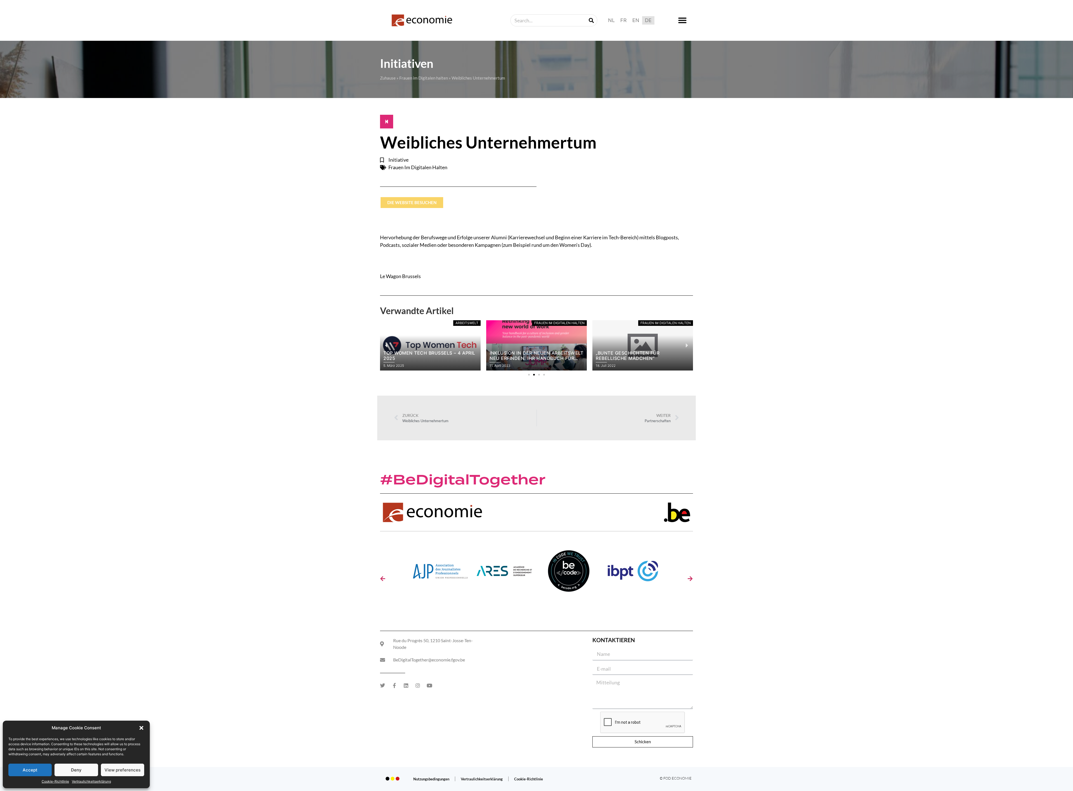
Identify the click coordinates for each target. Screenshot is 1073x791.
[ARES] (504, 573)
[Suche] (591, 20)
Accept (30, 770)
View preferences (123, 770)
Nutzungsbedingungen (431, 779)
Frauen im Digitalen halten (423, 77)
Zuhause (388, 77)
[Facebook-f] (394, 685)
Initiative (398, 160)
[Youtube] (429, 685)
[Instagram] (417, 685)
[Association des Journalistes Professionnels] (440, 573)
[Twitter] (382, 685)
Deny (76, 770)
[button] (141, 728)
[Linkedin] (406, 685)
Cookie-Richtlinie (55, 781)
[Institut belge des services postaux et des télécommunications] (633, 573)
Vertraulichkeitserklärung (91, 781)
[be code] (569, 573)
